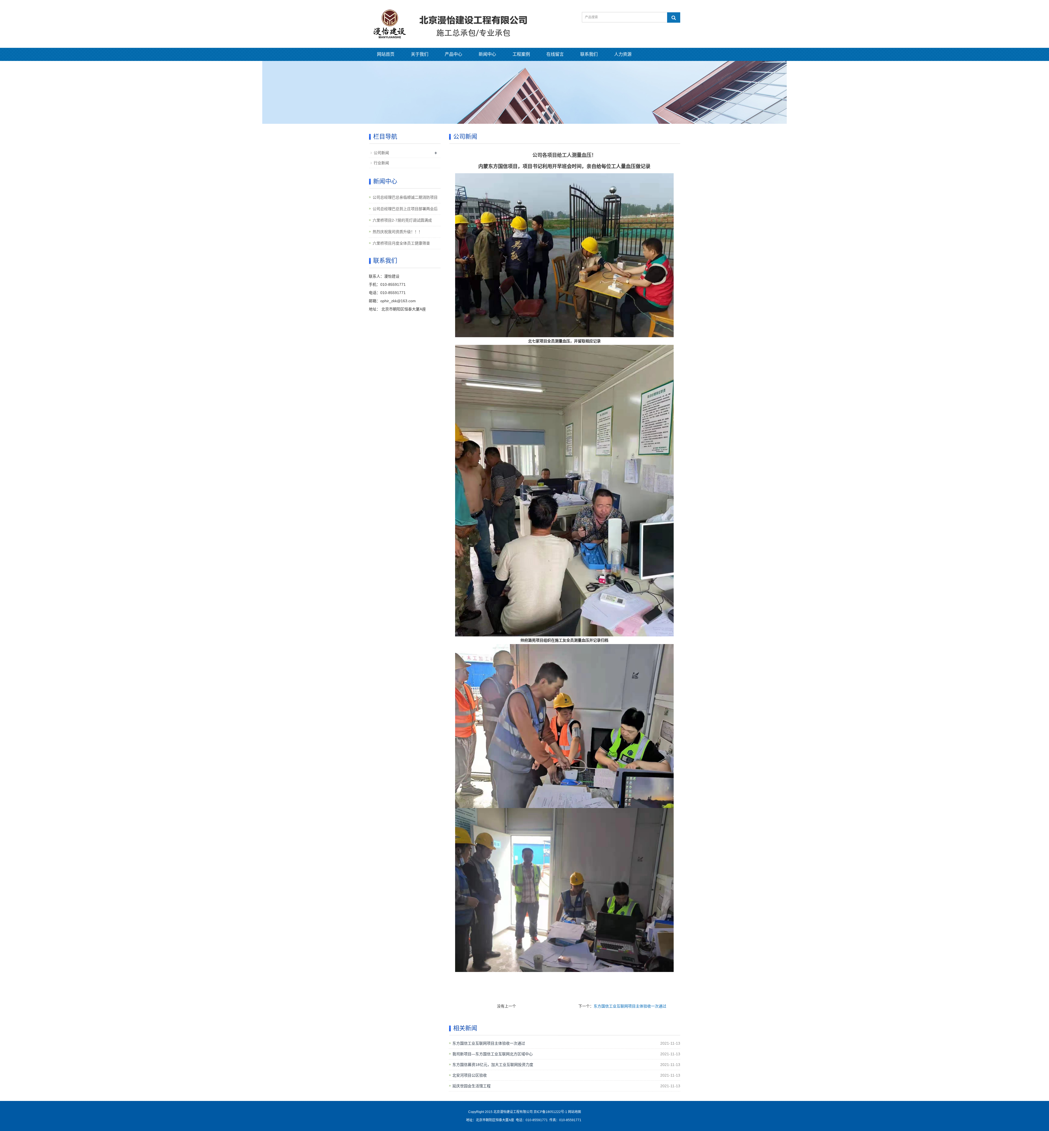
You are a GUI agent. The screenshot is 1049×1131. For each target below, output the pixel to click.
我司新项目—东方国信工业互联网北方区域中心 (492, 1054)
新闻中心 (487, 54)
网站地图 (574, 1112)
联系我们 (589, 54)
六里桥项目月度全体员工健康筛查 (401, 243)
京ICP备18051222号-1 (551, 1112)
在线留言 (555, 54)
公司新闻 (381, 153)
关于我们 (419, 54)
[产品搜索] (673, 17)
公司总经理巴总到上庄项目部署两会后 (405, 209)
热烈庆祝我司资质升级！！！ (397, 232)
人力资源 (623, 54)
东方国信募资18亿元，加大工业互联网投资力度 (492, 1064)
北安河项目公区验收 (469, 1075)
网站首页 (385, 54)
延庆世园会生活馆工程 (471, 1086)
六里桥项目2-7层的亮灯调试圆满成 (402, 220)
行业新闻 (381, 163)
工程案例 (521, 54)
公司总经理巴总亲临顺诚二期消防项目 (405, 197)
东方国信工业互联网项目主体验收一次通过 (630, 1006)
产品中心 (453, 54)
